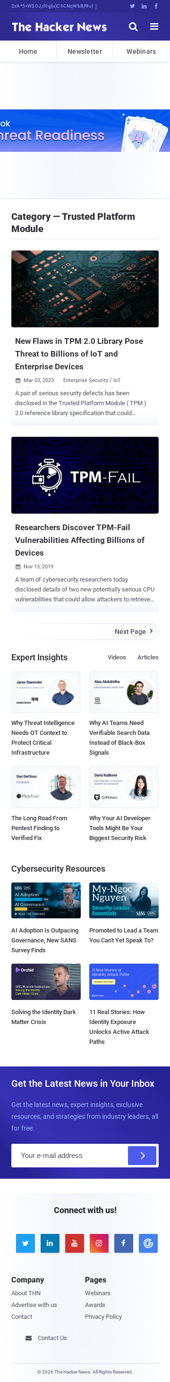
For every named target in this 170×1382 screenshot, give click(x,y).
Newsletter (85, 51)
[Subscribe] (142, 1155)
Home (28, 51)
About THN (26, 1293)
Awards (95, 1304)
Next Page (134, 631)
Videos (117, 657)
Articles (148, 657)
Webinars (141, 51)
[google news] (146, 1243)
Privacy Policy (103, 1316)
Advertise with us (34, 1304)
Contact (21, 1316)
